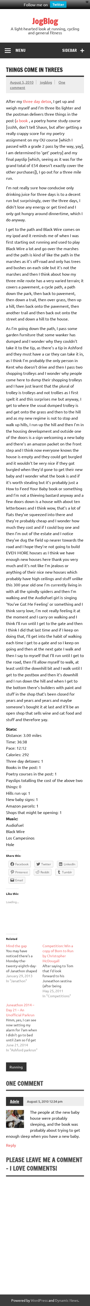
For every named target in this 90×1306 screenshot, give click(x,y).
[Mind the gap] (24, 963)
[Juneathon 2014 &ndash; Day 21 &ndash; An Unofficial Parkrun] (24, 1027)
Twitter (58, 4)
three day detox (37, 101)
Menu (21, 50)
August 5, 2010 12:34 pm (44, 1101)
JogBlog (45, 21)
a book (22, 120)
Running (16, 1067)
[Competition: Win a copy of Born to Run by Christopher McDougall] (60, 970)
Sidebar (69, 50)
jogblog (46, 82)
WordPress (39, 1300)
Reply (11, 1145)
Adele (14, 1101)
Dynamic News (66, 1300)
